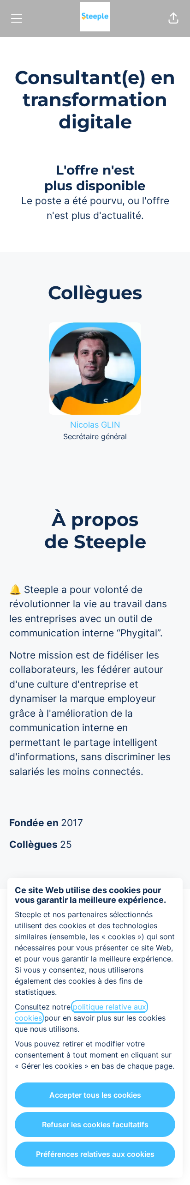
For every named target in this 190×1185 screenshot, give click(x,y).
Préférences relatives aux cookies (95, 1154)
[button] (173, 18)
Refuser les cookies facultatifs (95, 1124)
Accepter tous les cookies (95, 1095)
